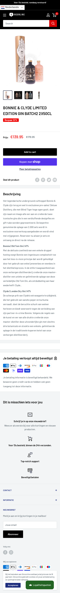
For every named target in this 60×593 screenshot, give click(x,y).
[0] (54, 15)
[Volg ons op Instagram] (11, 552)
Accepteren (13, 585)
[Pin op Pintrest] (43, 179)
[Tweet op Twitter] (49, 179)
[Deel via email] (55, 179)
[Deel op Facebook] (37, 179)
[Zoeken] (53, 23)
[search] (26, 23)
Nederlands (12, 7)
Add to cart (30, 151)
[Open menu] (4, 15)
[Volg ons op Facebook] (5, 552)
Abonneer (13, 534)
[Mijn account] (48, 15)
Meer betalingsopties (30, 169)
